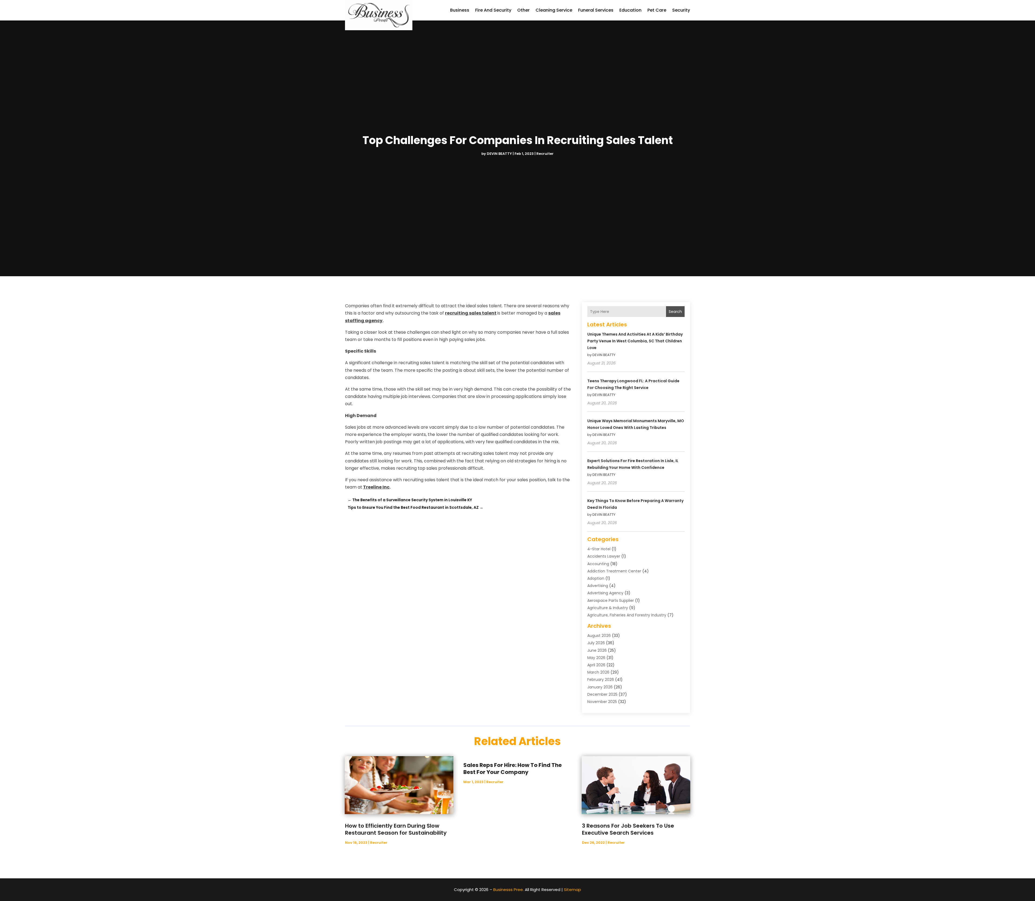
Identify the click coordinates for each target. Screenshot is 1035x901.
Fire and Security (493, 10)
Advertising (597, 585)
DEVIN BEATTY (499, 153)
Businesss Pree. (508, 889)
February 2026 (600, 679)
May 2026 (596, 657)
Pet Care (656, 10)
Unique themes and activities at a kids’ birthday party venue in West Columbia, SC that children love (635, 341)
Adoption (595, 578)
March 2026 (598, 672)
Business (459, 10)
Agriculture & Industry (607, 607)
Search (675, 311)
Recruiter (545, 153)
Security (681, 10)
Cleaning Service (554, 10)
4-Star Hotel (598, 549)
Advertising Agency (605, 593)
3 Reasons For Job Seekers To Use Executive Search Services (628, 829)
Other (523, 10)
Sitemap (572, 889)
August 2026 (599, 635)
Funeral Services (595, 10)
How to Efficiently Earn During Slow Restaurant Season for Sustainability (396, 829)
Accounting (598, 563)
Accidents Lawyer (603, 556)
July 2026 (596, 643)
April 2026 (596, 665)
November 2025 (602, 701)
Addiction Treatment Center (614, 571)
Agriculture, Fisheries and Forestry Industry (626, 615)
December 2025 (602, 694)
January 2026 (600, 687)
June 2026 (597, 650)
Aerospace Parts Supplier (610, 600)
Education (630, 10)
